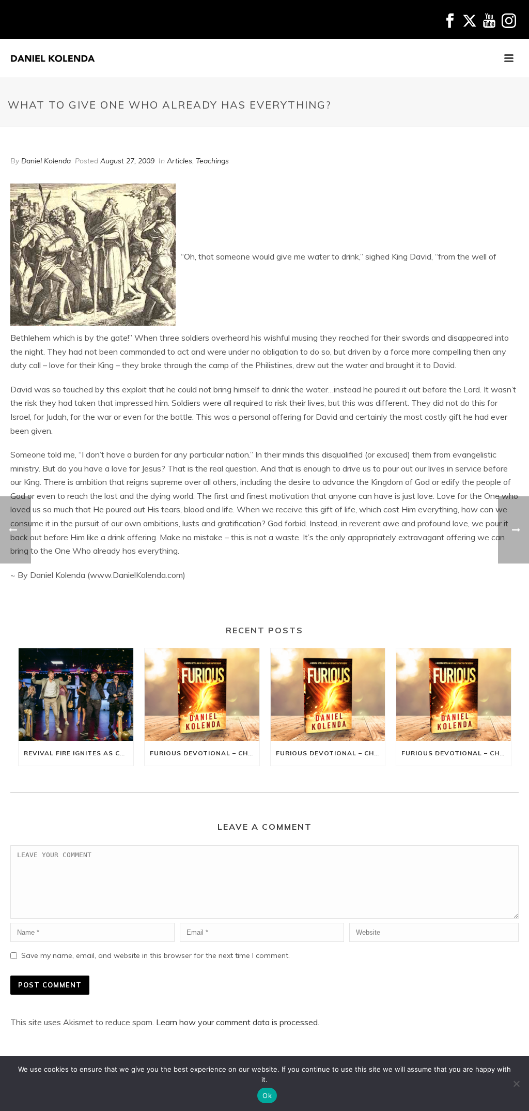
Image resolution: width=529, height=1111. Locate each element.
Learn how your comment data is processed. (237, 1022)
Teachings (212, 160)
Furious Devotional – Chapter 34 (456, 753)
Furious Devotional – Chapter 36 (204, 753)
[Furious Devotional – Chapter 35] (328, 694)
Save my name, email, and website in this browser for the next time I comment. (155, 955)
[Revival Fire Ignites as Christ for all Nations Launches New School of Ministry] (76, 694)
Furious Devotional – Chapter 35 (330, 753)
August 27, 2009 (127, 160)
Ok (267, 1095)
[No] (516, 1083)
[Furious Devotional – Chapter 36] (202, 694)
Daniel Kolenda (46, 160)
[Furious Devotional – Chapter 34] (453, 694)
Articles (179, 160)
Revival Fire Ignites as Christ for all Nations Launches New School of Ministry (78, 753)
